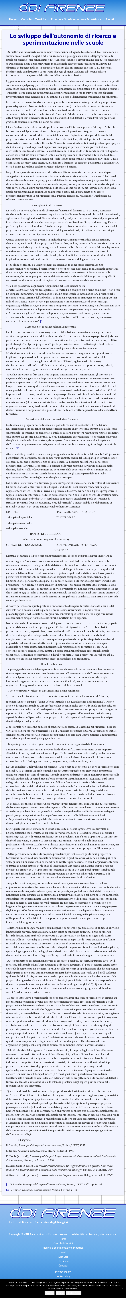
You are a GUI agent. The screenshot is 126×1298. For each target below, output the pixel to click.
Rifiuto (60, 1293)
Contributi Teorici (33, 19)
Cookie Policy (63, 1275)
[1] (41, 321)
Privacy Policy (63, 1271)
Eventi (110, 19)
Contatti (47, 27)
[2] (17, 448)
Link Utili (14, 27)
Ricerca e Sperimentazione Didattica (75, 19)
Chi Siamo (31, 27)
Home (13, 19)
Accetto (49, 1293)
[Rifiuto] (122, 1288)
